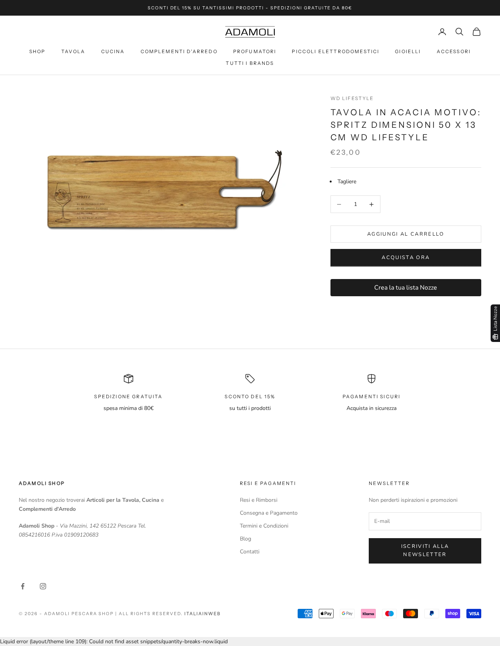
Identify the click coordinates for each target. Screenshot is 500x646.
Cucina (113, 51)
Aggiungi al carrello (406, 234)
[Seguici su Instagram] (43, 586)
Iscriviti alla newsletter (425, 550)
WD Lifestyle (352, 98)
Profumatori (255, 51)
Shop (37, 51)
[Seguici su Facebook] (23, 586)
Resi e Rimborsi (258, 500)
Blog (245, 538)
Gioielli (408, 51)
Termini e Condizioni (264, 526)
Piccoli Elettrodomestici (335, 51)
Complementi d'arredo (179, 51)
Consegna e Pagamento (269, 513)
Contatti (249, 551)
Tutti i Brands (250, 63)
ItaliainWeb (202, 613)
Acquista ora (406, 257)
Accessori (454, 51)
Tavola (73, 51)
